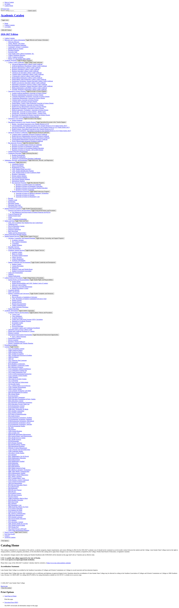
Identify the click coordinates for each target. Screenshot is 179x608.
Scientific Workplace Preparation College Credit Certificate (29, 89)
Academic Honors (17, 318)
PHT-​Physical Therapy (15, 490)
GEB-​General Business (15, 431)
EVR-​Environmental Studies (16, 426)
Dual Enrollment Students (19, 177)
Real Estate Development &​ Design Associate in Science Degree (31, 115)
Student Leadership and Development (19, 262)
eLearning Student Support (20, 255)
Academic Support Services (16, 250)
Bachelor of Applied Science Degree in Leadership (27, 145)
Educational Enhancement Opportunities (20, 335)
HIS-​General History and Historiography (20, 436)
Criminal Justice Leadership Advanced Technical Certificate (29, 134)
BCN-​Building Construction (16, 364)
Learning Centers (17, 252)
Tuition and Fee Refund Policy (17, 233)
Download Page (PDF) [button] (11, 602)
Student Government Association (21, 271)
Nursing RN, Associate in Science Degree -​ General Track (29, 113)
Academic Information (11, 310)
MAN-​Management (14, 459)
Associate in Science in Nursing (25, 195)
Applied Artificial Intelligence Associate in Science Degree (29, 93)
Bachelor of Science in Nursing (25, 189)
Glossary (7, 535)
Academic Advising (18, 240)
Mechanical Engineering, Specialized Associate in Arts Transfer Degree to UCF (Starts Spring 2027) (41, 131)
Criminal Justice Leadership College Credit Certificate (28, 74)
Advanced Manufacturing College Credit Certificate (27, 64)
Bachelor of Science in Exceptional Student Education (28, 148)
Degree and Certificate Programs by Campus (21, 331)
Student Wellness (17, 245)
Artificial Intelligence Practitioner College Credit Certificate (29, 66)
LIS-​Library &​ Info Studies (16, 453)
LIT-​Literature (12, 454)
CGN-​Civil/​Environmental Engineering (19, 374)
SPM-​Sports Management (15, 515)
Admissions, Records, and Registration (15, 160)
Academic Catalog (12, 15)
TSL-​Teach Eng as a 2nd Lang (17, 528)
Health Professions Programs (20, 191)
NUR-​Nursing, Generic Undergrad (18, 480)
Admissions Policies (18, 164)
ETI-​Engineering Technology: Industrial (20, 419)
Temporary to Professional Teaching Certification (26, 158)
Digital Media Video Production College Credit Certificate (29, 79)
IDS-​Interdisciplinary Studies (16, 444)
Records (10, 198)
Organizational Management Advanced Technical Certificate (29, 139)
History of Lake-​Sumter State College (19, 58)
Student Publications (14, 276)
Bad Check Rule (13, 231)
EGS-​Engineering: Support (16, 407)
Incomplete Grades (17, 323)
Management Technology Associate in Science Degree (28, 108)
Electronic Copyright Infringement (22, 286)
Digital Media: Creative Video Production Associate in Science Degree (33, 103)
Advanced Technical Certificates (17, 132)
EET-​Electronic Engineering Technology (20, 402)
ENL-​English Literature (15, 412)
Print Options (5, 540)
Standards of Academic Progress (21, 321)
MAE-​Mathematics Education (17, 458)
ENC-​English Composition (16, 411)
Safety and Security (14, 292)
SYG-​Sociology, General (15, 522)
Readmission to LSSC (18, 167)
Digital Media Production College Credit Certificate (27, 78)
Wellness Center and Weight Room (22, 269)
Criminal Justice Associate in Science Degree (25, 100)
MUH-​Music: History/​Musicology (18, 475)
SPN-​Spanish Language (15, 517)
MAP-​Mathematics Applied (16, 461)
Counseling (15, 243)
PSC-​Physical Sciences (15, 495)
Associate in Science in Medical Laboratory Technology (32, 193)
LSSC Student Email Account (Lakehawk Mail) (26, 172)
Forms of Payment (13, 228)
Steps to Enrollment (17, 166)
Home (6, 23)
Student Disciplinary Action (20, 288)
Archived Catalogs (9, 537)
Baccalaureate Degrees (15, 143)
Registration (11, 201)
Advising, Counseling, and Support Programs (21, 238)
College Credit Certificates (16, 62)
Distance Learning (13, 333)
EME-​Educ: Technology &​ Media (18, 409)
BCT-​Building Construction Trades (18, 365)
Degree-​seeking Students (19, 176)
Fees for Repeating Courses (16, 226)
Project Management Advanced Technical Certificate (27, 141)
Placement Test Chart (14, 205)
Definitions (15, 295)
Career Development (14, 248)
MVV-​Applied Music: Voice (16, 478)
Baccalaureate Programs (19, 183)
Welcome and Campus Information (14, 40)
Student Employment (14, 216)
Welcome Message (13, 42)
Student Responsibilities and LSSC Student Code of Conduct (30, 283)
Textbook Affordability (18, 260)
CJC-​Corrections (13, 380)
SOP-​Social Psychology (15, 512)
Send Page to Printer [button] (10, 596)
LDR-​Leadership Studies (15, 451)
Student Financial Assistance (12, 208)
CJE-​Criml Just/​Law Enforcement (18, 382)
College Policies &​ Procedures (13, 278)
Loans (10, 217)
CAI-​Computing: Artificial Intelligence (19, 369)
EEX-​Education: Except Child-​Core (18, 404)
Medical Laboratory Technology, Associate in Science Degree (30, 110)
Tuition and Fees (9, 221)
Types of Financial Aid (15, 214)
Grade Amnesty (16, 324)
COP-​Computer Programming (17, 387)
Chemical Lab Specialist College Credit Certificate (27, 72)
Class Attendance (17, 316)
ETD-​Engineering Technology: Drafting (20, 417)
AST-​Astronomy (13, 362)
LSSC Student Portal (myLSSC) (21, 169)
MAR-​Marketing (13, 463)
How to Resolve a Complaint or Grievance (24, 297)
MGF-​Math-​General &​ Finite (16, 468)
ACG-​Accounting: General (16, 348)
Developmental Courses (15, 207)
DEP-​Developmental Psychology (18, 392)
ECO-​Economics (13, 396)
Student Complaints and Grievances (18, 293)
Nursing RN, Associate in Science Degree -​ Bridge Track (29, 111)
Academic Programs (10, 60)
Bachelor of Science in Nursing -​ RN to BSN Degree (27, 150)
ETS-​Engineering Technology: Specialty (20, 424)
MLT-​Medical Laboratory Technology (19, 470)
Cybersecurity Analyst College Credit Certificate (26, 76)
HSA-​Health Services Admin (16, 438)
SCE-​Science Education (15, 508)
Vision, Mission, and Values (16, 43)
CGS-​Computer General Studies (17, 375)
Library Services (17, 257)
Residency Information (18, 174)
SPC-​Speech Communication (16, 513)
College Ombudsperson (19, 305)
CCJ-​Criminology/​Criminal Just (17, 370)
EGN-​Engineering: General (16, 406)
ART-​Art (11, 359)
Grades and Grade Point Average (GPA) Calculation (27, 319)
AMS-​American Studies (15, 352)
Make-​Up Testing (17, 254)
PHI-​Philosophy (13, 488)
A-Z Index (7, 27)
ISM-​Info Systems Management (17, 448)
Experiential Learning (14, 338)
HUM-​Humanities (13, 441)
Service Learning (13, 340)
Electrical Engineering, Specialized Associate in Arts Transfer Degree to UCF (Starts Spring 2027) (41, 127)
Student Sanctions (13, 309)
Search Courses (9, 532)
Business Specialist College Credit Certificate (25, 71)
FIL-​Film (11, 428)
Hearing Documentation (19, 304)
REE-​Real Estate (13, 502)
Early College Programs (19, 336)
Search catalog (5, 10)
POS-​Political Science (14, 493)
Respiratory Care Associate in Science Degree (25, 117)
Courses (6, 347)
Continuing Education (14, 153)
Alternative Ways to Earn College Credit (20, 329)
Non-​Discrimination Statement (17, 45)
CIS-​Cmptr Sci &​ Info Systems (17, 379)
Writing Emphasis (17, 120)
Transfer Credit (12, 200)
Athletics (10, 274)
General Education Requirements (18, 151)
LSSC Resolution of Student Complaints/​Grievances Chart (29, 299)
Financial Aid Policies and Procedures (19, 210)
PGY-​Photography (13, 486)
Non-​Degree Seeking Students (21, 179)
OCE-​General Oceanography (16, 481)
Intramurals (15, 267)
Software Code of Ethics (19, 285)
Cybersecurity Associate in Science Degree (24, 101)
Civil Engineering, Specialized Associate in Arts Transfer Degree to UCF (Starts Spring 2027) (39, 125)
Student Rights (16, 281)
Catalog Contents (9, 25)
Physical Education (17, 326)
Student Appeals (17, 300)
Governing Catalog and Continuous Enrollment (26, 328)
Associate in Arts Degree (15, 118)
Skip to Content (9, 2)
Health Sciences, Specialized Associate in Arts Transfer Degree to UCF (33, 129)
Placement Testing (13, 203)
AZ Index (7, 4)
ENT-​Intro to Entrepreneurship (17, 414)
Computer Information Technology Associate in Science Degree (31, 96)
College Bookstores (17, 259)
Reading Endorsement (18, 155)
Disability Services (13, 247)
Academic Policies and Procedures (18, 312)
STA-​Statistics (12, 520)
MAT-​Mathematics (13, 465)
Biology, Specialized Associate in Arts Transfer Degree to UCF (30, 124)
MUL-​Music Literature (15, 476)
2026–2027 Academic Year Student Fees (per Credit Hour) (25, 223)
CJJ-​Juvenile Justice (14, 384)
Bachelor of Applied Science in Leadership (28, 184)
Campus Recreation (17, 266)
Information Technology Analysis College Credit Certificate (29, 84)
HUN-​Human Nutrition (15, 443)
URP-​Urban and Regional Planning (18, 530)
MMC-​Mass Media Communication (18, 471)
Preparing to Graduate (10, 345)
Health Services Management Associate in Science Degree (29, 106)
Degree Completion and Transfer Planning (20, 343)
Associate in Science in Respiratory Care (28, 196)
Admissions (11, 162)
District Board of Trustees (15, 48)
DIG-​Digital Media (13, 394)
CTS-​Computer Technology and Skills (19, 390)
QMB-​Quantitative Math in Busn (18, 498)
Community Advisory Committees (18, 47)
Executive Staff (12, 52)
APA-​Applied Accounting (16, 353)
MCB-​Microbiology (14, 466)
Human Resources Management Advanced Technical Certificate (31, 138)
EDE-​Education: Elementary (16, 397)
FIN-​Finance (12, 429)
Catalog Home (8, 5)
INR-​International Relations (16, 446)
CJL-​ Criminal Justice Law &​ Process (19, 385)
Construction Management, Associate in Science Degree (28, 98)
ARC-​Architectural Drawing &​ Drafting (20, 355)
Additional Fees (13, 224)
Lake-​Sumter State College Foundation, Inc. (21, 53)
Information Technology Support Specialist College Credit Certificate (32, 86)
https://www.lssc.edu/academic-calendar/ (59, 563)
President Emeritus (13, 50)
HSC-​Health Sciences (14, 439)
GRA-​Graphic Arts (13, 433)
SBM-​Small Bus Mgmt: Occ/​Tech (18, 507)
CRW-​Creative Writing (15, 389)
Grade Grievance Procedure (20, 307)
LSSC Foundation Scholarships (17, 219)
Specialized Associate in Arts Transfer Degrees (22, 122)
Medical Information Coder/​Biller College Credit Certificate (29, 88)
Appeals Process (17, 302)
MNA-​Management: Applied (16, 473)
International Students (18, 181)
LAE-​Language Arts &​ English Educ (19, 449)
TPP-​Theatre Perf (13, 527)
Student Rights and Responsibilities (18, 280)
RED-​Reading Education (15, 500)
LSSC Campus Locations (15, 57)
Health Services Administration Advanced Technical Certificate (30, 136)
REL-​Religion (12, 503)
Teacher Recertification (19, 157)
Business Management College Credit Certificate (26, 67)
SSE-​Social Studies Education (17, 518)
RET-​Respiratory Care (14, 505)
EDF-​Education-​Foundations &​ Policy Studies (22, 399)
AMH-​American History (15, 350)
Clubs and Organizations (15, 272)
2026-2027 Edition (9, 34)
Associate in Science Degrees (17, 91)
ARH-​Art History (13, 357)
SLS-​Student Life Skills (15, 510)
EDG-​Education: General (15, 401)
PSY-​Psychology (13, 497)
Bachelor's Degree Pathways (16, 341)
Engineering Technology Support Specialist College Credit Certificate (32, 81)
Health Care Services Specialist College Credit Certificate (29, 83)
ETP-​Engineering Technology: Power (19, 422)
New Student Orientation (19, 242)
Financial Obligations (14, 229)
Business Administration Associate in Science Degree (27, 95)
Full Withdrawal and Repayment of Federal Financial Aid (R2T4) (31, 212)
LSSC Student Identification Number (23, 171)
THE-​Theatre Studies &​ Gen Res (18, 523)
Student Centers (16, 264)
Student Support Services (11, 236)
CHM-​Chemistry (13, 377)
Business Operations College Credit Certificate (25, 69)
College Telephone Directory (16, 55)
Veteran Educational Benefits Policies (15, 234)
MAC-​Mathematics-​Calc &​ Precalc (18, 456)
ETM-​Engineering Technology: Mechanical (21, 421)
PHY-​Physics (12, 491)
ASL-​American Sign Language (17, 360)
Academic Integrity (13, 290)
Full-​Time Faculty (9, 534)
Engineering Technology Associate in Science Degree (28, 105)
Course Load (16, 314)
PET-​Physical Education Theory (17, 485)
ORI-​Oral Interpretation (15, 483)
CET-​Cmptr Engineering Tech (17, 372)
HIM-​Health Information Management (19, 434)
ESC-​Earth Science (14, 416)
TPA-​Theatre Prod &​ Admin (16, 525)
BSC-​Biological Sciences (15, 367)
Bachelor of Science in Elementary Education (25, 146)
